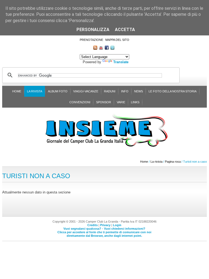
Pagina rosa (173, 161)
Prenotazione (91, 39)
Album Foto (57, 91)
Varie (121, 102)
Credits (92, 225)
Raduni (109, 91)
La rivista (34, 91)
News (138, 91)
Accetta (125, 29)
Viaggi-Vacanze (85, 91)
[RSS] (95, 49)
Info (124, 91)
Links (135, 102)
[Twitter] (112, 49)
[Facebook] (106, 49)
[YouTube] (101, 49)
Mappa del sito (117, 39)
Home (16, 91)
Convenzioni (79, 102)
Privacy (105, 225)
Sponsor (103, 102)
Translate (120, 62)
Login (117, 225)
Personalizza (92, 29)
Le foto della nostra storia (172, 91)
